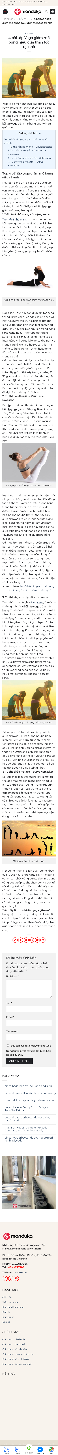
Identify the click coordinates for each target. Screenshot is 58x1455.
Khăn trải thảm (45, 1444)
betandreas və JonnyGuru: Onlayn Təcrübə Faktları (26, 1109)
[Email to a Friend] (31, 940)
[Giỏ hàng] (53, 11)
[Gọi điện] (29, 1449)
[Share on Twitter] (26, 940)
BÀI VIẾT (24, 18)
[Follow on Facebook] (5, 1278)
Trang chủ (8, 18)
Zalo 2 (17, 1453)
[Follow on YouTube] (16, 1278)
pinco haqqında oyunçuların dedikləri (28, 1086)
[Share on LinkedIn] (42, 940)
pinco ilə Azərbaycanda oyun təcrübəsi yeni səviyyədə (29, 1139)
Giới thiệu (7, 1297)
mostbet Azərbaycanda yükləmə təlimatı (30, 1100)
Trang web (12, 1031)
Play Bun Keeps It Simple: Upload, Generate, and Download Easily (26, 1129)
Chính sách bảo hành (13, 1339)
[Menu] (5, 11)
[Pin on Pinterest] (37, 940)
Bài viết (6, 1312)
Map (51, 1453)
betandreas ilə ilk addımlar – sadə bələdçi (30, 1093)
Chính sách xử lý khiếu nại (15, 1359)
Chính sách (8, 1317)
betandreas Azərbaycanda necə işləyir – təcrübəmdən (29, 1119)
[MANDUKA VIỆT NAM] (28, 11)
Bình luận (12, 976)
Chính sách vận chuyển (14, 1349)
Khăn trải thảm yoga (13, 1307)
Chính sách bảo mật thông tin (18, 1354)
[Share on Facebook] (20, 940)
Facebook (40, 1453)
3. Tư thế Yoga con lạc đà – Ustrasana (29, 158)
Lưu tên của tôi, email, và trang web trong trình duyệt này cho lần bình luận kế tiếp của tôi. (28, 1050)
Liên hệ (6, 1322)
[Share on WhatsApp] (15, 940)
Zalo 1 (6, 1453)
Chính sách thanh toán (14, 1344)
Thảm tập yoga (10, 1302)
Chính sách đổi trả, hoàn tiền (17, 1364)
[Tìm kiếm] (46, 12)
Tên (9, 1003)
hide (38, 133)
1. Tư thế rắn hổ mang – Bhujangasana (30, 146)
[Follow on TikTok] (10, 1278)
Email (10, 1017)
